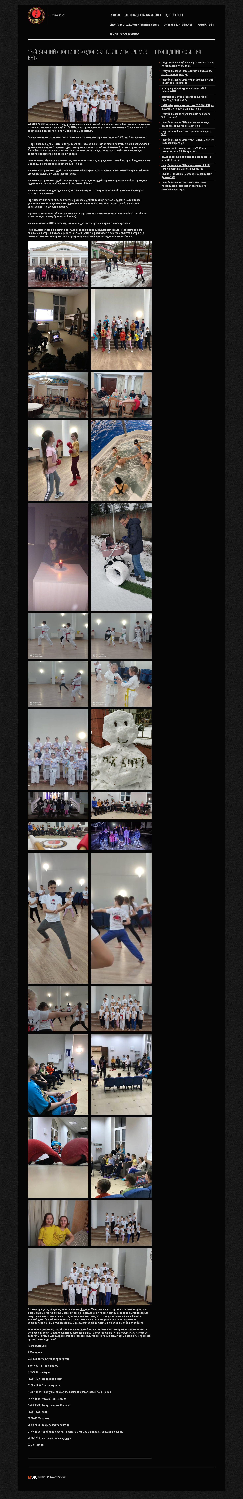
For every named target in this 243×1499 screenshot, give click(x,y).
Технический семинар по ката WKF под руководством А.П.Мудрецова (183, 149)
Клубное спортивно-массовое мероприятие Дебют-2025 (186, 175)
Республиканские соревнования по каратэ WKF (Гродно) (185, 115)
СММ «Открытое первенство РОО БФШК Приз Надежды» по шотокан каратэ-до (187, 106)
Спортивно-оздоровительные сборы (135, 25)
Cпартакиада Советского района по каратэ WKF (186, 132)
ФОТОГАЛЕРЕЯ (205, 25)
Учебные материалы (178, 25)
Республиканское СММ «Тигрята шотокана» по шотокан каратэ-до (187, 72)
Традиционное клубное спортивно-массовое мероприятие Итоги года (187, 64)
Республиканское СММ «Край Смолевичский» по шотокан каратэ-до (187, 81)
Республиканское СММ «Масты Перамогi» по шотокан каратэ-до (187, 141)
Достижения (174, 15)
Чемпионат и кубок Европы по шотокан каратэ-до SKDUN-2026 (184, 98)
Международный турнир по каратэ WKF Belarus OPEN (184, 89)
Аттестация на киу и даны (143, 15)
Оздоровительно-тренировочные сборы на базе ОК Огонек (186, 158)
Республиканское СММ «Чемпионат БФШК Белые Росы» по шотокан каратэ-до (185, 167)
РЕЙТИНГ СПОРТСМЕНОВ (124, 34)
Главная (115, 15)
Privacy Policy (56, 1477)
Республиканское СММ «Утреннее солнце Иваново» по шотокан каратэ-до (185, 124)
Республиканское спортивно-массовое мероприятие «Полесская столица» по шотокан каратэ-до (184, 186)
